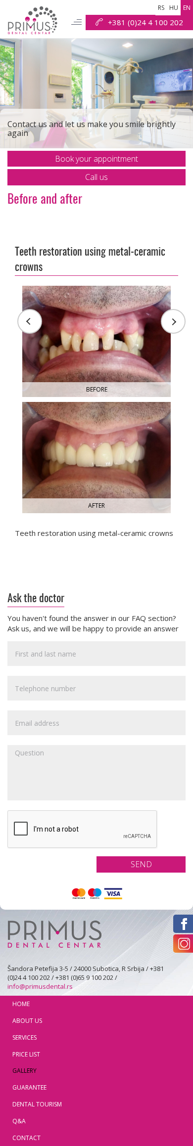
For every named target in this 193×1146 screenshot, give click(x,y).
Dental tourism (37, 1104)
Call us (96, 177)
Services (24, 1037)
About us (27, 1020)
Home (21, 1004)
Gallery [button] (24, 1070)
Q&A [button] (19, 1121)
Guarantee (29, 1087)
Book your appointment (96, 158)
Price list (26, 1054)
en (187, 7)
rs (161, 7)
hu (173, 7)
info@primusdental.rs (40, 986)
